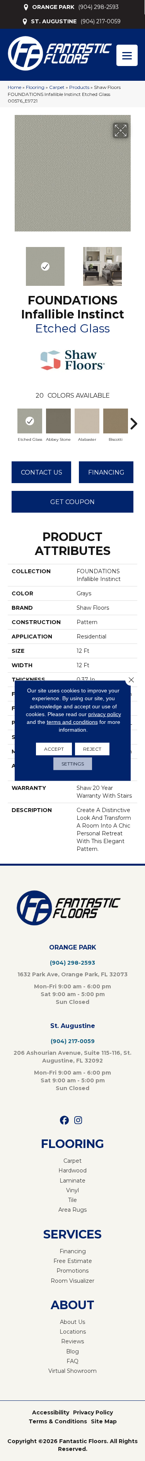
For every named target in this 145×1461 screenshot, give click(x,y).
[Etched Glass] (29, 421)
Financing (106, 472)
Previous (11, 262)
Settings (72, 763)
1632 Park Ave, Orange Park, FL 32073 (72, 974)
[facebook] (64, 1120)
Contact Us (41, 472)
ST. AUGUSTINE (54, 21)
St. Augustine (72, 1026)
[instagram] (78, 1120)
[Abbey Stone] (58, 421)
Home (14, 87)
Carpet (57, 87)
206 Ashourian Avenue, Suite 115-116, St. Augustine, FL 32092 (72, 1056)
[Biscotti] (115, 421)
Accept (54, 748)
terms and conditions (72, 722)
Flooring (35, 87)
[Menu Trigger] (127, 55)
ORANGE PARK (53, 6)
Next (133, 262)
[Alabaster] (87, 421)
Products (79, 87)
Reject (92, 748)
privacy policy (104, 714)
